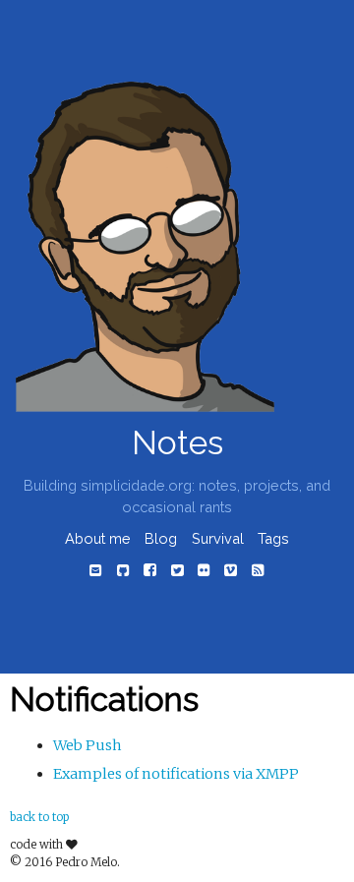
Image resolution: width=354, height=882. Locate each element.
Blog (161, 538)
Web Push (87, 745)
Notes (177, 443)
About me (98, 538)
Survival (218, 538)
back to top (39, 817)
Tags (273, 538)
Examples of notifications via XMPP (176, 774)
